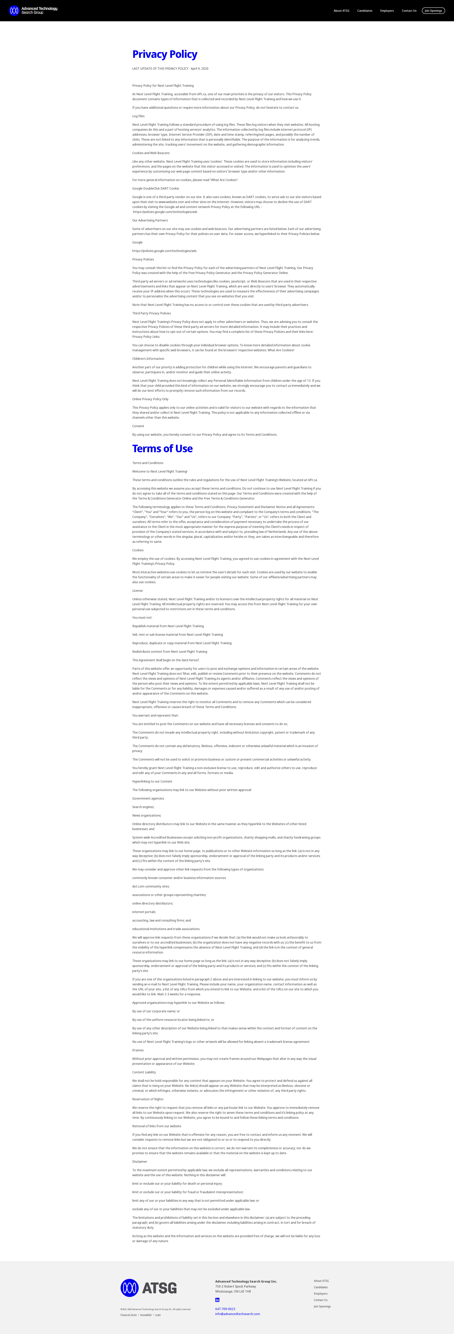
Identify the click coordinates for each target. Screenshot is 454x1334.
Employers (387, 11)
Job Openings (433, 11)
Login (158, 1314)
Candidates (364, 11)
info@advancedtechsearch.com (237, 1314)
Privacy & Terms (129, 1314)
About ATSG (341, 11)
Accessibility (146, 1314)
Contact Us (409, 11)
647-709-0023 (225, 1309)
